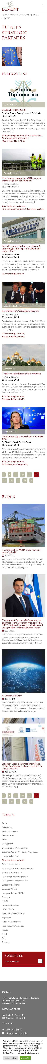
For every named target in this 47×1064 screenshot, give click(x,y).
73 (4, 481)
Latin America (8, 909)
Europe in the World (10, 885)
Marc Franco (10, 113)
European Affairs (9, 889)
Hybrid (5, 901)
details (8, 105)
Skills (4, 938)
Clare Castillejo (11, 184)
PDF (6, 173)
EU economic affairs (33, 135)
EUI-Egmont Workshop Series (15, 880)
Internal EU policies (10, 905)
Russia (5, 930)
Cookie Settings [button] (11, 1058)
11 (29, 796)
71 (29, 475)
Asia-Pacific (7, 206)
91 (25, 481)
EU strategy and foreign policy (15, 138)
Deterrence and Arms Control (15, 848)
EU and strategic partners (13, 135)
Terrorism (6, 942)
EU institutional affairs (12, 872)
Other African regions (34, 209)
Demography (7, 843)
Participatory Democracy (13, 926)
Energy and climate (10, 856)
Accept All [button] (25, 1058)
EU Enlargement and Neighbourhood (18, 868)
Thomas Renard (25, 442)
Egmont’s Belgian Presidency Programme (20, 852)
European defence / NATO (13, 336)
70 (22, 475)
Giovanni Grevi (11, 442)
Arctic (4, 823)
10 (22, 796)
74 (11, 481)
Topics (12, 14)
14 (11, 802)
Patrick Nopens (11, 314)
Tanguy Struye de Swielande (29, 113)
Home (4, 14)
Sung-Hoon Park (12, 254)
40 (25, 802)
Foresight (6, 897)
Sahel (4, 934)
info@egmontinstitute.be (16, 1033)
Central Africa (19, 206)
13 (4, 802)
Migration (6, 917)
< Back (6, 19)
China (4, 839)
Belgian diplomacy (10, 831)
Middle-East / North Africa (13, 141)
